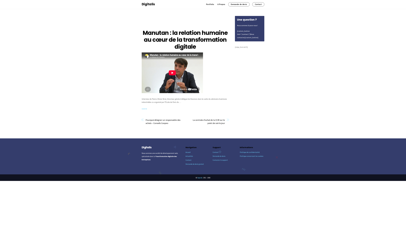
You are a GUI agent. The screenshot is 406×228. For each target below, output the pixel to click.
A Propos (221, 4)
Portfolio (210, 4)
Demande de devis (239, 4)
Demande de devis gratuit (195, 164)
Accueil (188, 152)
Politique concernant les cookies (251, 156)
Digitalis (200, 178)
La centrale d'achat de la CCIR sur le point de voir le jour (209, 122)
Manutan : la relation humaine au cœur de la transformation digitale (185, 40)
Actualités (189, 156)
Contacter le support (220, 160)
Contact (258, 4)
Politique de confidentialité (250, 152)
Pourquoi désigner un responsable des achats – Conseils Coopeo (163, 122)
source (144, 109)
